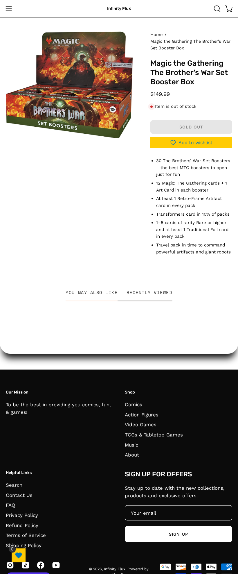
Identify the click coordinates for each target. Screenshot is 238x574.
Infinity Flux (119, 8)
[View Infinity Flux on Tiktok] (25, 565)
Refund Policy (22, 525)
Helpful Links (19, 472)
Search (14, 485)
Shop (130, 392)
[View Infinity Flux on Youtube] (55, 565)
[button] (216, 9)
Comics (133, 404)
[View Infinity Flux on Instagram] (10, 565)
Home (156, 34)
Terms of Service (26, 535)
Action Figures (141, 414)
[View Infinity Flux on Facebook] (40, 565)
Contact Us (19, 495)
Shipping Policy (24, 545)
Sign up (178, 534)
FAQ (10, 505)
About (132, 454)
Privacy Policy (22, 515)
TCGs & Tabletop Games (154, 434)
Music (131, 445)
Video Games (140, 424)
